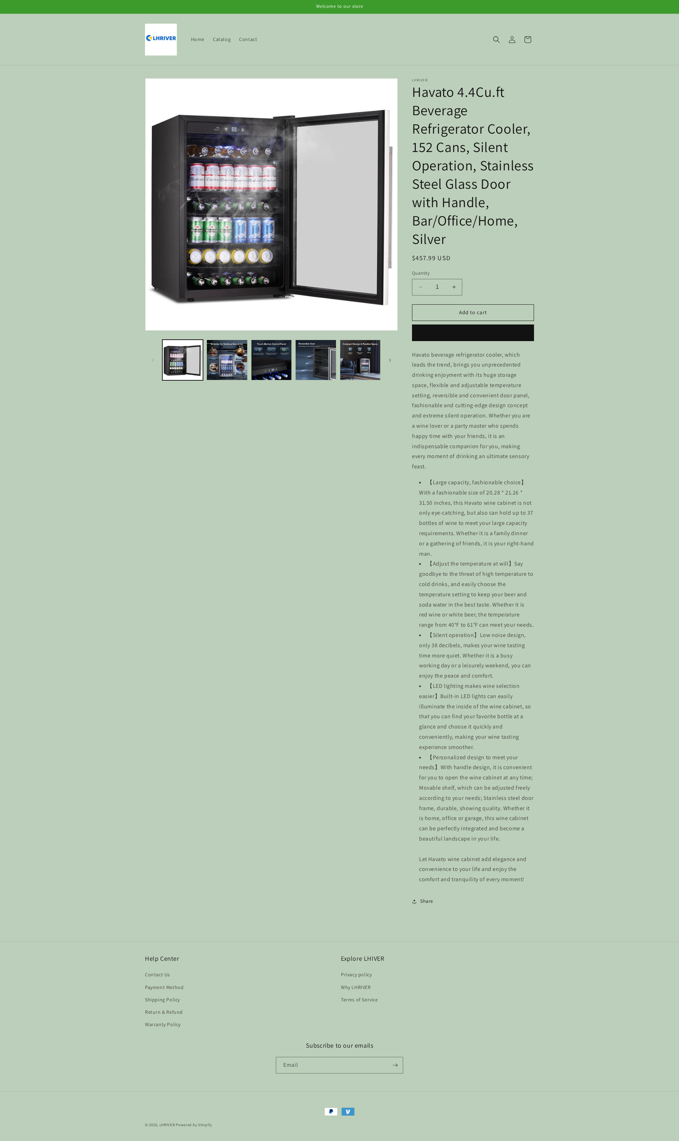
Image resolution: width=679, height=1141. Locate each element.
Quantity (421, 273)
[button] (496, 39)
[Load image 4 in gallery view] (315, 360)
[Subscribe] (395, 1065)
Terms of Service (359, 999)
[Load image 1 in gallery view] (182, 360)
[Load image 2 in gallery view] (227, 360)
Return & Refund (164, 1012)
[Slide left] (153, 360)
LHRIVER (167, 1124)
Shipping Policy (162, 999)
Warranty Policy (163, 1024)
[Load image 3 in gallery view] (271, 360)
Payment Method (164, 987)
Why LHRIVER (356, 987)
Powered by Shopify (194, 1124)
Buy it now (473, 332)
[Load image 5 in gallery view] (360, 360)
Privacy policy (356, 974)
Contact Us (157, 974)
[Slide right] (390, 360)
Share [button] (426, 901)
